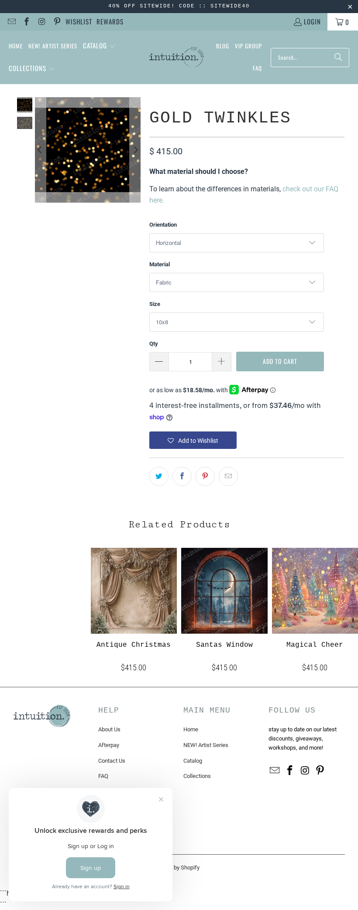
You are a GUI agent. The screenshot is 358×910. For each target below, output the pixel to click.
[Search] (338, 57)
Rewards (110, 21)
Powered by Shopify (175, 867)
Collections (197, 776)
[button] (99, 46)
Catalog (192, 760)
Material (159, 264)
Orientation (163, 224)
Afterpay (108, 745)
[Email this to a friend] (228, 476)
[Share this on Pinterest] (205, 476)
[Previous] (40, 150)
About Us (109, 729)
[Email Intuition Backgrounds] (11, 22)
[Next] (135, 150)
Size (154, 304)
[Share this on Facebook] (182, 476)
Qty (153, 343)
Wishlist (78, 21)
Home (190, 729)
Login (312, 21)
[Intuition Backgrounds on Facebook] (26, 22)
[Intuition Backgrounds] (176, 57)
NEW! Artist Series (205, 745)
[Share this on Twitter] (159, 476)
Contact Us (111, 760)
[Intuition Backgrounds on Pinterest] (56, 22)
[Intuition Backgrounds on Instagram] (41, 22)
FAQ (103, 776)
